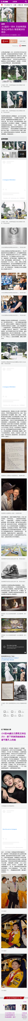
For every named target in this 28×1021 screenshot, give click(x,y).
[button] (23, 1001)
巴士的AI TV (8, 5)
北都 (14, 5)
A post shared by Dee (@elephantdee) (14, 847)
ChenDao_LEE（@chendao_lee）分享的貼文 (14, 198)
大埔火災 (20, 5)
